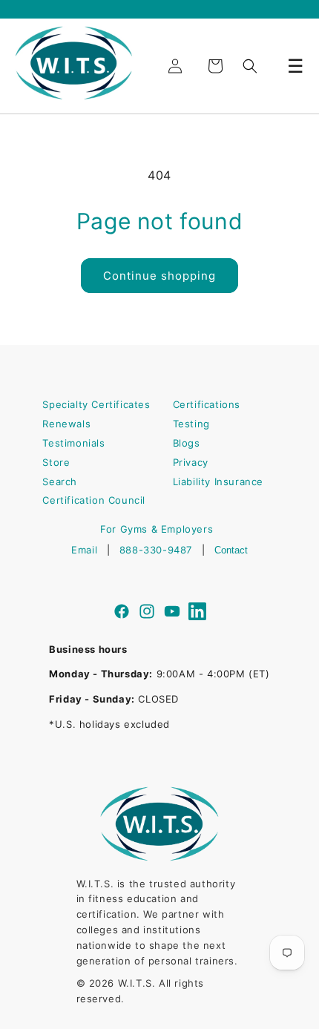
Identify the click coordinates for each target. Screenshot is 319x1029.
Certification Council (93, 500)
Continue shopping (159, 276)
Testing (191, 424)
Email (84, 550)
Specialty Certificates (96, 404)
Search (59, 481)
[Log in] (175, 66)
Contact (231, 550)
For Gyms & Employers (156, 529)
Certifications (206, 404)
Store (56, 462)
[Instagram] (147, 613)
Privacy (190, 462)
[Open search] (250, 66)
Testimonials (73, 443)
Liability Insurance (218, 481)
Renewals (66, 424)
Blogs (186, 443)
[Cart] (215, 66)
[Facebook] (122, 613)
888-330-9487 (155, 550)
